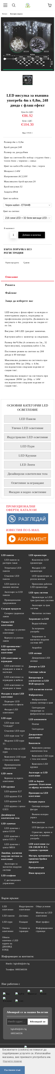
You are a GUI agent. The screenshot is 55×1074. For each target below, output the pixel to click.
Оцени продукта (12, 263)
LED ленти (7, 773)
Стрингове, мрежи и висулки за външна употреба (41, 835)
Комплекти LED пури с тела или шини (14, 758)
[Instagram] (12, 975)
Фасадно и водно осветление (27, 492)
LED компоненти (38, 719)
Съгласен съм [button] (12, 1070)
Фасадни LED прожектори (38, 569)
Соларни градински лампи (13, 615)
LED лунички (8, 823)
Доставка (23, 916)
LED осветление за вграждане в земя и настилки (13, 669)
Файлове (11, 292)
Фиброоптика (36, 695)
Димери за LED (37, 666)
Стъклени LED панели (11, 577)
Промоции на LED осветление (38, 794)
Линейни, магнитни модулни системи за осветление (11, 856)
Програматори (36, 867)
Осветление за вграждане (27, 483)
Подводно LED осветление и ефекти (13, 703)
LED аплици (35, 653)
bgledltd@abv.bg (21, 964)
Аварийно (37, 648)
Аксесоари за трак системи (40, 607)
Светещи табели (37, 672)
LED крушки (8, 787)
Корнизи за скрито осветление (13, 779)
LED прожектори (38, 555)
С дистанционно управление (12, 881)
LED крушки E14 (13, 796)
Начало (4, 14)
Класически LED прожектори (39, 561)
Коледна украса (16, 14)
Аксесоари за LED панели (13, 593)
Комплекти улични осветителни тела (40, 749)
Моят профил (42, 922)
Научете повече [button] (12, 1061)
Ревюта (10, 284)
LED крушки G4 (12, 801)
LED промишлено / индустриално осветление (11, 649)
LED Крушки (27, 455)
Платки (35, 724)
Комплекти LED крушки (39, 765)
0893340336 (21, 969)
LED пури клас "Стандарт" (11, 724)
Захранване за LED (39, 619)
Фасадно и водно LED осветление (12, 695)
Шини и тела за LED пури (14, 750)
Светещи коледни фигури (39, 808)
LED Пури (27, 446)
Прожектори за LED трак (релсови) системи (42, 599)
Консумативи (38, 822)
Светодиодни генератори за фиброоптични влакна (41, 711)
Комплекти (34, 743)
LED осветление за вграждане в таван (13, 686)
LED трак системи (38, 592)
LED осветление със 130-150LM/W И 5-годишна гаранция (39, 847)
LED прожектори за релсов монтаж (41, 577)
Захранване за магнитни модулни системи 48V (39, 639)
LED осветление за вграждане (11, 659)
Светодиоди (38, 729)
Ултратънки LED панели (12, 569)
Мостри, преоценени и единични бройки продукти (40, 859)
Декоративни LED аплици (40, 659)
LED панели (7, 555)
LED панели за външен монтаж (11, 585)
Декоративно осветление (35, 736)
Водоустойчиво (39, 623)
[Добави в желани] (47, 227)
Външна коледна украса (39, 816)
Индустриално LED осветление (27, 437)
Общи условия (43, 906)
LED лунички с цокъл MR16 (11, 846)
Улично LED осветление (27, 428)
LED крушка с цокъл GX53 (14, 808)
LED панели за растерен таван (11, 561)
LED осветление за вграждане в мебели (13, 678)
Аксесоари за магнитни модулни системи (12, 867)
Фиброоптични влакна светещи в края (41, 701)
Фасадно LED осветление (10, 711)
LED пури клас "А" (14, 736)
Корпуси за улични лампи (13, 639)
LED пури (6, 718)
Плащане (23, 922)
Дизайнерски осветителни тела (28, 473)
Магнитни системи (41, 613)
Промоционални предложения (12, 601)
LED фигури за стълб (42, 827)
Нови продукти (37, 873)
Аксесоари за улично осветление (14, 631)
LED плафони (8, 875)
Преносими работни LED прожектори (41, 585)
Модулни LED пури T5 (13, 742)
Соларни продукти (11, 609)
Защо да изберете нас (19, 300)
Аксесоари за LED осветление (38, 774)
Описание (11, 276)
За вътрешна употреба (37, 630)
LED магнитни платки (40, 689)
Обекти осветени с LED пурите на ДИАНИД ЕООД (10, 943)
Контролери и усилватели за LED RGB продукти (39, 681)
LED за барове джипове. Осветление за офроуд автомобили (40, 784)
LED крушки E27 (13, 791)
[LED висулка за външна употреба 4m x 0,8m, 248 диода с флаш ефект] (27, 70)
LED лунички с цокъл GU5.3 (11, 838)
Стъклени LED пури (14, 731)
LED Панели (27, 419)
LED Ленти (27, 464)
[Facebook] (5, 975)
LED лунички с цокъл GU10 (11, 830)
